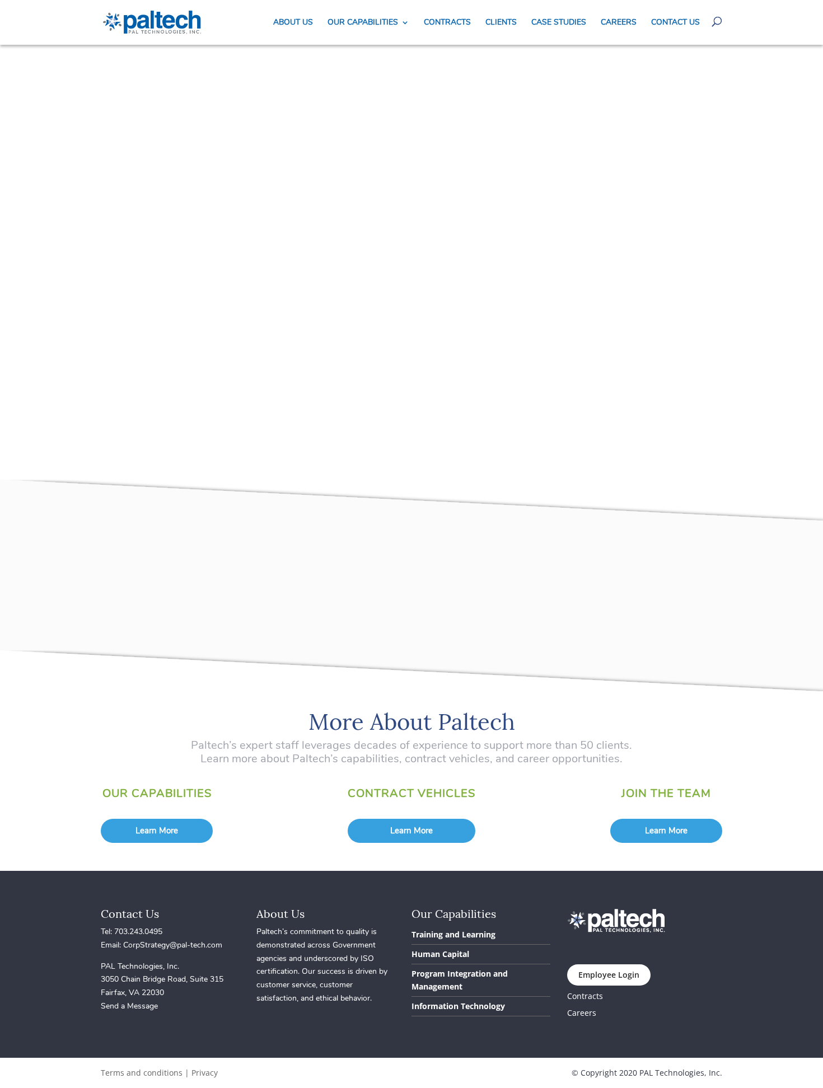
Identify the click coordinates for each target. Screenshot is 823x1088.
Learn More (156, 830)
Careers (619, 22)
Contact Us (675, 22)
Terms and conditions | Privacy (159, 1072)
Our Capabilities (363, 22)
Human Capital (440, 954)
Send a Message (129, 1006)
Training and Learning (453, 934)
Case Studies (558, 22)
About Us (293, 22)
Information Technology (458, 1006)
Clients (501, 22)
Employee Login (608, 974)
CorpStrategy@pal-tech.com (172, 945)
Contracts (447, 22)
